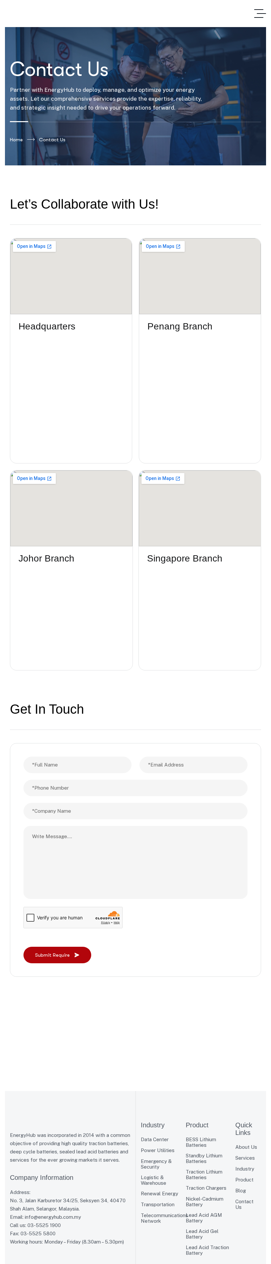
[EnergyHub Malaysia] (54, 13)
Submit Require (52, 955)
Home (16, 140)
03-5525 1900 (44, 1225)
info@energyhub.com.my (53, 1217)
